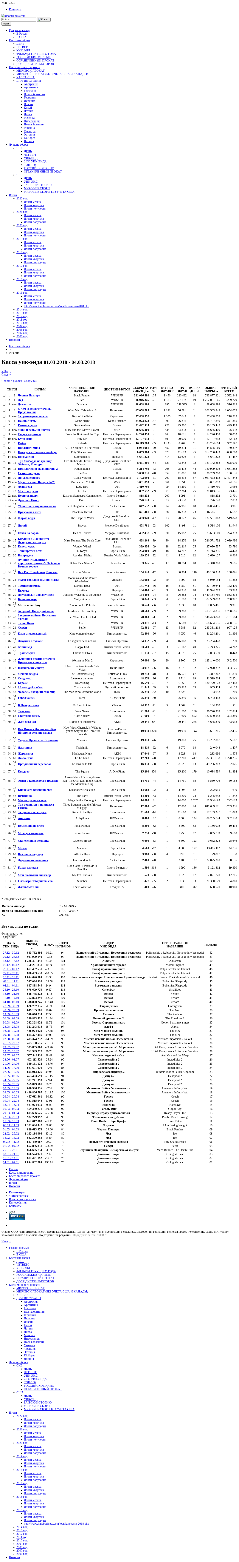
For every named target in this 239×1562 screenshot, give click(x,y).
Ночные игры (27, 420)
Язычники (25, 747)
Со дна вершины (29, 434)
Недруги (23, 590)
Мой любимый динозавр (34, 875)
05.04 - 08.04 (11, 1108)
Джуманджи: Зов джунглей (36, 594)
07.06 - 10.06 (11, 1071)
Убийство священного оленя (37, 506)
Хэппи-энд (25, 647)
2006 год (21, 336)
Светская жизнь (29, 715)
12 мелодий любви (30, 687)
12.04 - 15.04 (11, 1104)
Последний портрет (31, 825)
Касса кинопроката (21, 1172)
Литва (28, 114)
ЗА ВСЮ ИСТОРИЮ (38, 185)
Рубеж (22, 443)
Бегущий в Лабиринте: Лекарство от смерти (33, 540)
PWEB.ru (101, 1235)
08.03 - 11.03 (11, 1125)
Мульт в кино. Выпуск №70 (36, 482)
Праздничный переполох (34, 764)
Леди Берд (25, 486)
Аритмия (24, 818)
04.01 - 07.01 (11, 1162)
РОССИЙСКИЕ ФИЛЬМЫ (33, 57)
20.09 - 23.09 (11, 1010)
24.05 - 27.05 (11, 1080)
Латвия (28, 111)
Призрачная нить (29, 512)
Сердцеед (24, 678)
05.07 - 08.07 (11, 1055)
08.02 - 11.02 (11, 1141)
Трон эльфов (26, 653)
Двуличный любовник (33, 860)
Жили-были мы (28, 887)
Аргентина (31, 87)
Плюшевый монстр (31, 668)
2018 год (21, 252)
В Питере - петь (28, 705)
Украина (29, 127)
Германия (30, 97)
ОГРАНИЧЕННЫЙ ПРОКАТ (35, 60)
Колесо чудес (26, 546)
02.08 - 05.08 (11, 1039)
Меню (6, 23)
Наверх (6, 1241)
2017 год (21, 265)
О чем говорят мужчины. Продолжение (35, 410)
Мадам (22, 848)
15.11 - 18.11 (11, 977)
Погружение (26, 456)
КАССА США (25, 77)
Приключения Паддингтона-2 (38, 468)
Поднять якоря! (28, 495)
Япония (29, 141)
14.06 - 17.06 (11, 1067)
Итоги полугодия (35, 208)
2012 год (21, 316)
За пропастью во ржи (32, 812)
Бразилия (30, 90)
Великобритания (34, 94)
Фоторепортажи (19, 1195)
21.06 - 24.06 (11, 1063)
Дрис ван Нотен (28, 500)
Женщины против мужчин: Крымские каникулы (36, 660)
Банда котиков (28, 867)
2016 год (21, 279)
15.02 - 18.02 (11, 1137)
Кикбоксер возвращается (35, 789)
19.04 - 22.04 (11, 1100)
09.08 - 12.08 (11, 1034)
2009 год (21, 326)
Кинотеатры (17, 1192)
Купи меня (25, 438)
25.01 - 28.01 (11, 1150)
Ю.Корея (29, 137)
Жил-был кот (27, 721)
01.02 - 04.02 (11, 1145)
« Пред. (6, 371)
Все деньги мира (29, 447)
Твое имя (24, 711)
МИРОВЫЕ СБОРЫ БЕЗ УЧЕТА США (49, 191)
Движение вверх (29, 477)
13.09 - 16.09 (11, 1014)
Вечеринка (25, 795)
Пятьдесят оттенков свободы (37, 452)
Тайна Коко (26, 623)
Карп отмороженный (32, 633)
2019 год (21, 238)
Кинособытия (18, 1202)
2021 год (21, 211)
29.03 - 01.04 (11, 1113)
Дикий (22, 525)
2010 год (21, 322)
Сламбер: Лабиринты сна (35, 881)
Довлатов (24, 404)
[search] (44, 20)
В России (22, 33)
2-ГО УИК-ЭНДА (35, 161)
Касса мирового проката (24, 67)
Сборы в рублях (11, 380)
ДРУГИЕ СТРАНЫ (28, 80)
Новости (14, 339)
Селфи (22, 627)
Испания (29, 100)
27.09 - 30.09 (11, 1006)
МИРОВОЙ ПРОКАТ (30, 70)
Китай (28, 107)
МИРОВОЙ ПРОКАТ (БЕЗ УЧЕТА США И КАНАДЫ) (52, 74)
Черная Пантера (29, 395)
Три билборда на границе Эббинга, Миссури (35, 462)
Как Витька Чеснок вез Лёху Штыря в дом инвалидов (37, 731)
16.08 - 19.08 (11, 1030)
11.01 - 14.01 (11, 1158)
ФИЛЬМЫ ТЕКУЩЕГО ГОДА (36, 53)
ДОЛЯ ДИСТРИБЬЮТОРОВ (35, 63)
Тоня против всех (30, 551)
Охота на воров (28, 533)
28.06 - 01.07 (11, 1059)
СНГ (19, 148)
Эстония (29, 134)
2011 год (21, 319)
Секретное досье (29, 473)
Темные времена (29, 585)
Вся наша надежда (30, 854)
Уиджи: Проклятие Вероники (38, 740)
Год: (4, 936)
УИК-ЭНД (23, 50)
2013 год (21, 312)
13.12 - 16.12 (11, 960)
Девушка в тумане (30, 641)
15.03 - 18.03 (11, 1121)
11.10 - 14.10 (11, 997)
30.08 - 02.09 (11, 1022)
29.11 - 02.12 (11, 969)
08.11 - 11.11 (11, 981)
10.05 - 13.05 (11, 1088)
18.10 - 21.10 (11, 993)
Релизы (13, 1169)
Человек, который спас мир (36, 691)
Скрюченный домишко (33, 840)
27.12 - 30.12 (11, 952)
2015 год (21, 292)
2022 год (21, 198)
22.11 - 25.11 (11, 973)
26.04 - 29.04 (11, 1096)
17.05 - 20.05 (11, 1084)
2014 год (21, 309)
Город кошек (26, 697)
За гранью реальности (33, 416)
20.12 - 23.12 (11, 956)
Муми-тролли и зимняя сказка (38, 579)
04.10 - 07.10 (11, 1002)
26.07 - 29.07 (11, 1043)
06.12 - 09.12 (11, 965)
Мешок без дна (28, 673)
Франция (29, 131)
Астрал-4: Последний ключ (36, 611)
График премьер (19, 30)
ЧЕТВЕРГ (22, 47)
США (20, 174)
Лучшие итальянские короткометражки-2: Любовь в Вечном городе (39, 563)
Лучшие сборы (18, 144)
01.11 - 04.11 (11, 985)
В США (21, 37)
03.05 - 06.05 (11, 1092)
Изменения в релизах (22, 1199)
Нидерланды (32, 121)
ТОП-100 (30, 164)
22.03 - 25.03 (11, 1117)
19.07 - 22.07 (11, 1047)
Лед (20, 399)
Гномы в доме (27, 425)
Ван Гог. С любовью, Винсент (38, 572)
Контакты (15, 9)
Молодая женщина (31, 833)
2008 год (21, 329)
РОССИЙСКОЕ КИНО (39, 168)
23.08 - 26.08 (11, 1026)
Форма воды (26, 518)
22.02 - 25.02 (11, 1133)
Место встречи (28, 491)
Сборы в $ (30, 380)
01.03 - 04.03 (11, 1129)
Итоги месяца (32, 201)
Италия (28, 104)
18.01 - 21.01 (11, 1154)
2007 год (21, 333)
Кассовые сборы (19, 40)
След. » (6, 374)
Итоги (13, 195)
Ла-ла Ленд (25, 758)
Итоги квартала (34, 205)
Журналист (25, 753)
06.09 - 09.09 (11, 1018)
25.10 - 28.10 (11, 989)
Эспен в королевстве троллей (38, 780)
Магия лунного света (32, 800)
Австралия (31, 84)
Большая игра (27, 599)
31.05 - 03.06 (11, 1076)
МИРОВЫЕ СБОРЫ (37, 188)
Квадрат (24, 771)
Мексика (29, 117)
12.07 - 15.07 (11, 1051)
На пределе (25, 555)
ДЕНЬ (20, 43)
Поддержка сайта (84, 1235)
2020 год (21, 225)
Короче (23, 682)
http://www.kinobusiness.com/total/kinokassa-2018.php (56, 306)
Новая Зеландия (34, 124)
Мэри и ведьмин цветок (34, 429)
